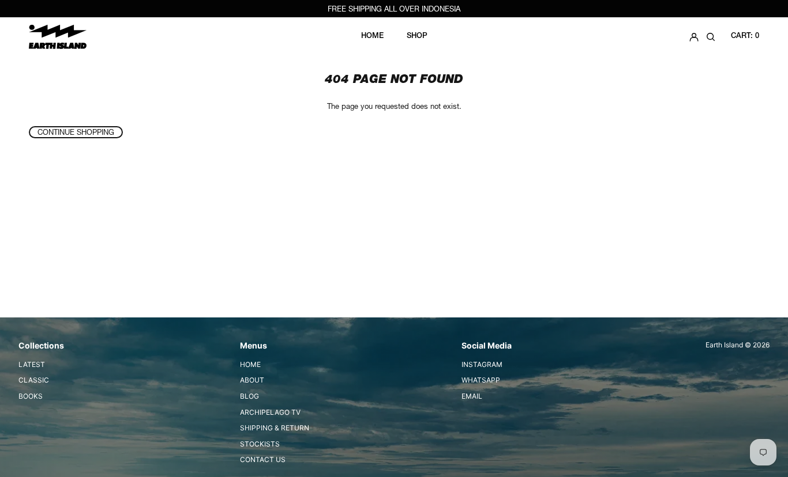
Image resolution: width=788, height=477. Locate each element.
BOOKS (30, 396)
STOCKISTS (260, 444)
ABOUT (252, 380)
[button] (710, 36)
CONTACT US (263, 459)
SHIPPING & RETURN (274, 427)
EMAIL (471, 396)
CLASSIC (33, 380)
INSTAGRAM (481, 364)
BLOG (249, 396)
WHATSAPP (480, 380)
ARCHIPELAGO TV (270, 412)
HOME (250, 364)
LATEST (31, 364)
